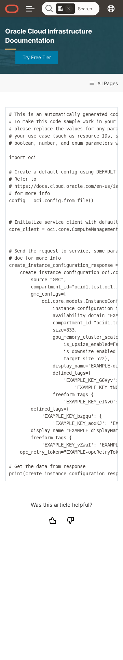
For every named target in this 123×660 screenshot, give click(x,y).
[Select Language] (111, 8)
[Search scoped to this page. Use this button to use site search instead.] (69, 8)
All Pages (107, 83)
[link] (65, 8)
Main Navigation (30, 8)
